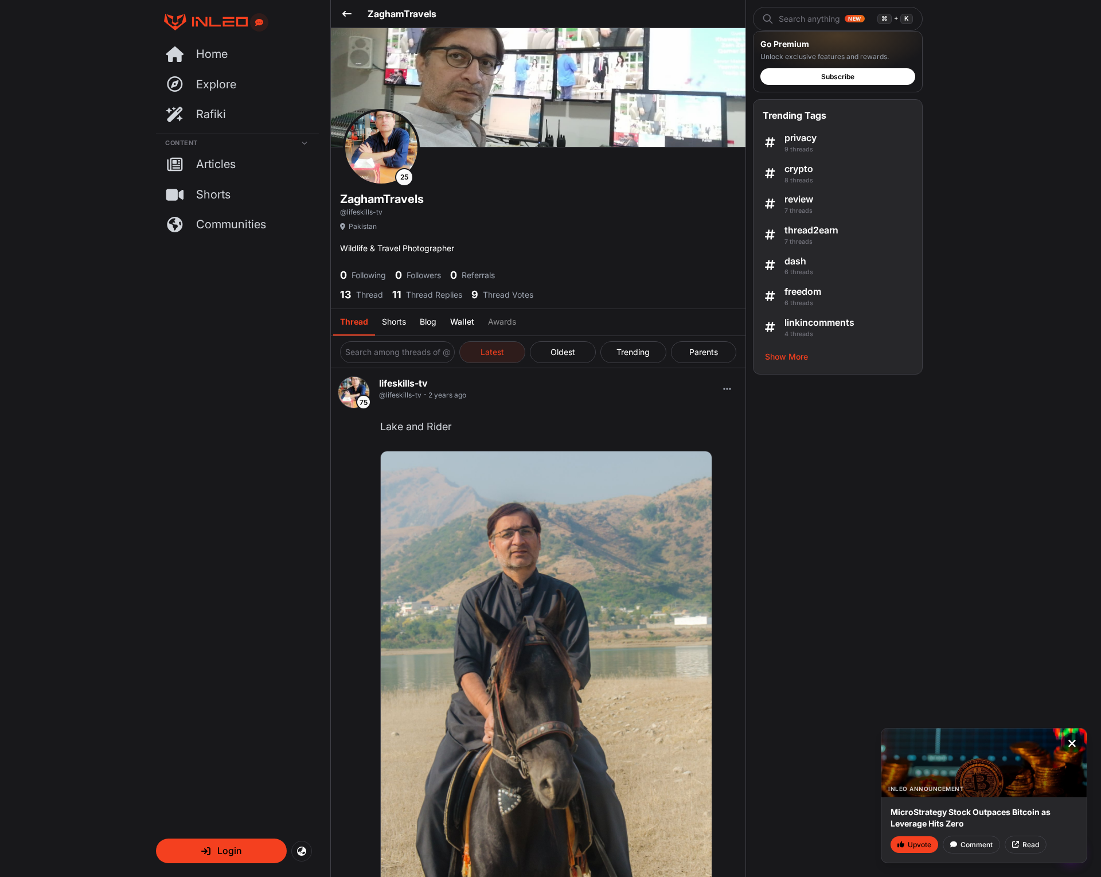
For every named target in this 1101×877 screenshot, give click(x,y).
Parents (703, 352)
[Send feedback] (259, 22)
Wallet (462, 321)
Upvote (919, 844)
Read (1030, 844)
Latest (492, 352)
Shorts (394, 321)
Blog (428, 321)
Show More (786, 356)
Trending (633, 352)
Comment (977, 844)
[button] (221, 851)
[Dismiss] (1071, 743)
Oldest (562, 352)
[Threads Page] (202, 22)
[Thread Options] (727, 388)
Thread (354, 321)
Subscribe (837, 76)
